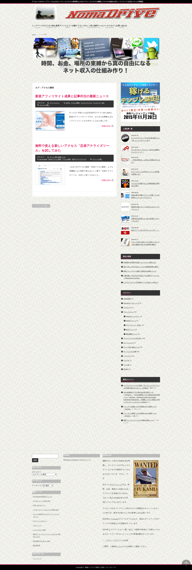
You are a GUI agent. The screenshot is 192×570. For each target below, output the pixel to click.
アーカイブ (36, 485)
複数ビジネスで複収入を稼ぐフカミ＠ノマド (100, 567)
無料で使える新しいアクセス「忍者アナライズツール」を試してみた (72, 148)
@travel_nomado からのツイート (77, 460)
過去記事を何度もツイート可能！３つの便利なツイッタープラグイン (145, 196)
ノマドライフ (127, 356)
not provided (43, 159)
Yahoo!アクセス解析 (54, 159)
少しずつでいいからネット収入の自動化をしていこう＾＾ (145, 151)
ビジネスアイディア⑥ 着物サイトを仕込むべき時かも (140, 282)
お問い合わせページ (39, 505)
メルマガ (126, 360)
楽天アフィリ (130, 329)
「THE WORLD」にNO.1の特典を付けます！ (145, 161)
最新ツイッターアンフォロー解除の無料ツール (138, 420)
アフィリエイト (55, 103)
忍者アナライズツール (79, 159)
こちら (120, 546)
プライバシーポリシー (40, 521)
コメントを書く (45, 105)
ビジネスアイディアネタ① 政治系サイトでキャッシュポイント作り (145, 139)
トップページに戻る (41, 206)
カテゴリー (36, 472)
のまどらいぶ (115, 484)
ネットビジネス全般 (129, 351)
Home (34, 34)
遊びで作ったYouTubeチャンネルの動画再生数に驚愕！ (141, 266)
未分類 (125, 369)
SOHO (68, 103)
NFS (130, 529)
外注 (102, 103)
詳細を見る (106, 126)
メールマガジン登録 (39, 530)
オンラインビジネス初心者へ (132, 338)
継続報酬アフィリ (132, 334)
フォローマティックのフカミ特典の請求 (46, 510)
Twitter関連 (126, 299)
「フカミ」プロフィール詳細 (116, 540)
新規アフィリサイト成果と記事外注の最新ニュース (72, 96)
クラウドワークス (86, 103)
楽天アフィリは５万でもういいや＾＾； (145, 230)
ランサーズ (96, 103)
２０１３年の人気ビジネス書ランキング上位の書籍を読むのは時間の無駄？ (145, 243)
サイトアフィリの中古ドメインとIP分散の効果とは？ (145, 173)
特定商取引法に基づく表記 (41, 541)
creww (114, 519)
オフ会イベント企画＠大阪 (41, 501)
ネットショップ (128, 343)
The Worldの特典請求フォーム (42, 496)
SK (134, 416)
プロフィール (37, 525)
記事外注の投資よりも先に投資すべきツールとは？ (145, 220)
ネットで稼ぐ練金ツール (57, 157)
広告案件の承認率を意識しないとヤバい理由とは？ (139, 262)
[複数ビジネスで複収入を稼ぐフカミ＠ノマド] (45, 19)
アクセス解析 (75, 103)
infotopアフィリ (131, 320)
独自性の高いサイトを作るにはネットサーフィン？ (145, 208)
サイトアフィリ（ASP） (134, 325)
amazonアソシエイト (133, 316)
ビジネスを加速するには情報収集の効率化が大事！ (145, 185)
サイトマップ (37, 558)
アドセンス (127, 307)
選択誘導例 (36, 545)
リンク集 (126, 365)
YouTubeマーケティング (131, 303)
